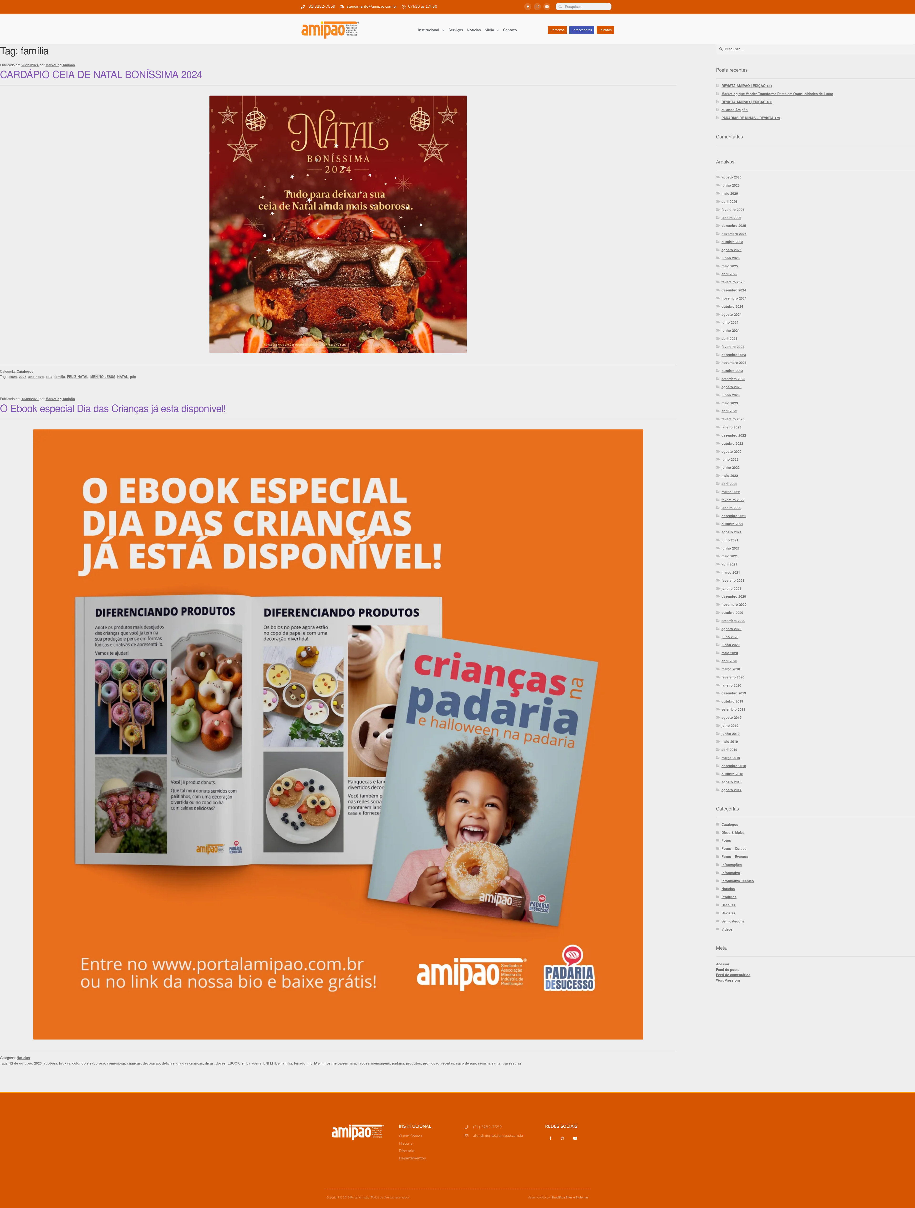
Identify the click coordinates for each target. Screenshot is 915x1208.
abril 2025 (729, 273)
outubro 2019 (732, 701)
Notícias (474, 30)
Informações (732, 864)
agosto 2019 (732, 717)
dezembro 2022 (734, 435)
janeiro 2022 (731, 507)
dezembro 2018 (734, 765)
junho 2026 (731, 185)
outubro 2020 (732, 612)
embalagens (251, 1063)
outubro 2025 (732, 241)
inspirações (359, 1063)
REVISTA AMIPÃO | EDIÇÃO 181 (747, 85)
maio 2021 (730, 556)
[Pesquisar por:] (815, 48)
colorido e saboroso (88, 1063)
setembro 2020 (733, 620)
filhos (326, 1063)
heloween (340, 1063)
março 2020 (731, 669)
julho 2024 (730, 322)
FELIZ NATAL (77, 376)
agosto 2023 (732, 386)
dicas (209, 1063)
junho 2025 (731, 257)
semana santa (489, 1063)
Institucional (428, 30)
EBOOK (234, 1063)
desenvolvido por (558, 1197)
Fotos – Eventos (735, 856)
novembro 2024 (734, 298)
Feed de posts (727, 969)
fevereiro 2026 (733, 209)
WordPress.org (728, 980)
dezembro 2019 (734, 693)
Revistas (729, 913)
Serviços (455, 30)
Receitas (729, 904)
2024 (13, 376)
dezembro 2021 (734, 515)
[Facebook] (550, 1138)
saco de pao (466, 1063)
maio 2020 (730, 652)
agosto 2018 (732, 782)
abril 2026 (729, 201)
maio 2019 (730, 741)
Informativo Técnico (738, 880)
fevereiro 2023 (733, 419)
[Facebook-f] (527, 6)
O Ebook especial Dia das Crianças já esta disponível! (113, 408)
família (59, 376)
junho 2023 (731, 394)
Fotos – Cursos (734, 848)
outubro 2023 (732, 370)
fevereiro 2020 (733, 677)
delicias (168, 1063)
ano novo (36, 376)
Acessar (722, 964)
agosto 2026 (732, 177)
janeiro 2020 (731, 685)
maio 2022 (730, 475)
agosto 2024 (732, 314)
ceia (49, 376)
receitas (447, 1063)
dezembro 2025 (734, 225)
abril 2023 (729, 410)
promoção (431, 1063)
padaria (398, 1063)
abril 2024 (729, 338)
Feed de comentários (733, 974)
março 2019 (731, 757)
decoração (151, 1063)
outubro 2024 (732, 306)
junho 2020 (731, 644)
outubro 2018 (732, 773)
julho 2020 (730, 636)
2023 (38, 1063)
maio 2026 (730, 193)
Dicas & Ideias (733, 832)
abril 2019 (729, 749)
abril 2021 (729, 564)
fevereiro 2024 (733, 346)
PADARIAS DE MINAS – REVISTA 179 (751, 117)
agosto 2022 (732, 451)
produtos (413, 1063)
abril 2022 (729, 483)
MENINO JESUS (102, 376)
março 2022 (731, 491)
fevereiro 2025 (733, 282)
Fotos (726, 840)
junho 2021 (731, 548)
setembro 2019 (733, 709)
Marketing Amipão (60, 64)
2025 (22, 376)
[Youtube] (546, 6)
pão (133, 376)
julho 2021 (730, 540)
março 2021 (731, 572)
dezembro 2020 (734, 596)
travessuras (512, 1063)
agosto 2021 (732, 532)
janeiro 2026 (731, 217)
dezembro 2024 (734, 290)
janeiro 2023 (731, 427)
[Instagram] (537, 6)
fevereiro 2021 (733, 580)
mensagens (380, 1063)
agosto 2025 (732, 249)
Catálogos (25, 371)
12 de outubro (20, 1063)
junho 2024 (731, 330)
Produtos (729, 896)
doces (221, 1063)
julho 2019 (730, 725)
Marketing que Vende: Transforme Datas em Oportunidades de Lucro (777, 93)
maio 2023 (730, 403)
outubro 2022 (732, 443)
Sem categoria (733, 921)
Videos (727, 929)
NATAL (122, 376)
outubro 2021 (732, 523)
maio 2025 (730, 266)
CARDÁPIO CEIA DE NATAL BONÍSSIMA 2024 (101, 74)
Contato (510, 30)
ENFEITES (271, 1063)
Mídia (489, 30)
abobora (50, 1063)
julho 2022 (730, 459)
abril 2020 (729, 660)
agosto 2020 (732, 628)
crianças (134, 1063)
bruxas (64, 1063)
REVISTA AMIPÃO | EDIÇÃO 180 (747, 101)
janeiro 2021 (731, 588)
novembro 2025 (734, 233)
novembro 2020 (734, 604)
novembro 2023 (734, 362)
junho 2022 (731, 467)
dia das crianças (189, 1063)
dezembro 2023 (734, 354)
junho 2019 (731, 733)
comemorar (116, 1063)
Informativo (731, 872)
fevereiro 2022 (733, 499)
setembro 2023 (733, 378)
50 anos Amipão (735, 109)
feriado (299, 1063)
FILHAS (313, 1063)
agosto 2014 (732, 789)
